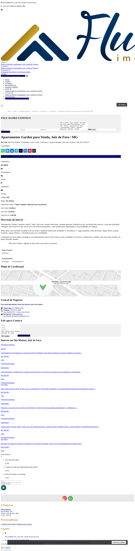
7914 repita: (5, 336)
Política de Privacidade (84, 542)
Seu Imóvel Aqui (14, 72)
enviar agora (5, 132)
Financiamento (25, 72)
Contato (3, 74)
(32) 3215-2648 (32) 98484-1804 (17, 98)
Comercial (29, 64)
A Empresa (4, 72)
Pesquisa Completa (11, 87)
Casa (23, 64)
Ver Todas (121, 105)
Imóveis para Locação (24, 524)
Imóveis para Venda (8, 524)
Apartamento (17, 64)
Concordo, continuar (119, 542)
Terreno (35, 64)
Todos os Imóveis (7, 64)
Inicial (7, 80)
